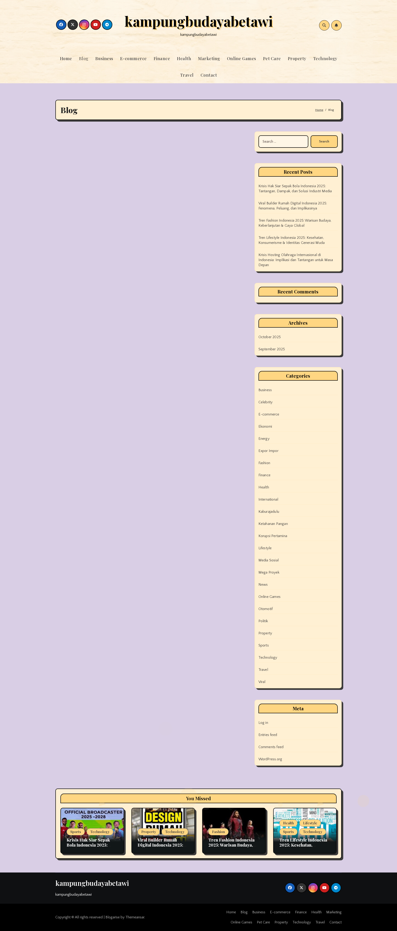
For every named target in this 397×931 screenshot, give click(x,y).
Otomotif (265, 609)
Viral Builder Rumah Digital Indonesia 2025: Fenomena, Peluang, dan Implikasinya (161, 847)
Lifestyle (265, 548)
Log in (263, 723)
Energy (263, 439)
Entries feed (267, 735)
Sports (263, 645)
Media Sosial (268, 560)
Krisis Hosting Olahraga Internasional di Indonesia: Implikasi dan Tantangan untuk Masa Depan (295, 260)
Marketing (209, 58)
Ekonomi (265, 426)
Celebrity (265, 402)
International (268, 499)
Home (66, 58)
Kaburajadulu (268, 512)
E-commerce (133, 58)
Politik (263, 621)
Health (184, 58)
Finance (162, 58)
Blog (83, 58)
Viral (262, 682)
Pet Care (272, 58)
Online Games (241, 58)
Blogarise (112, 917)
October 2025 (269, 337)
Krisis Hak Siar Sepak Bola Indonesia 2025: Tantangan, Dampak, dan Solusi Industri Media (91, 847)
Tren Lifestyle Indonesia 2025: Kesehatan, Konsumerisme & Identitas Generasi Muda (303, 847)
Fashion (264, 463)
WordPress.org (270, 759)
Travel (187, 75)
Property (297, 58)
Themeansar (134, 917)
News (263, 585)
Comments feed (271, 747)
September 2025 (271, 349)
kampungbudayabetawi (199, 21)
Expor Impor (268, 451)
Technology (325, 58)
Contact (209, 75)
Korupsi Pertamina (272, 536)
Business (104, 58)
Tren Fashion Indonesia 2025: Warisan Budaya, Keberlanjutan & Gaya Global (231, 847)
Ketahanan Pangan (273, 524)
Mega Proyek (268, 572)
